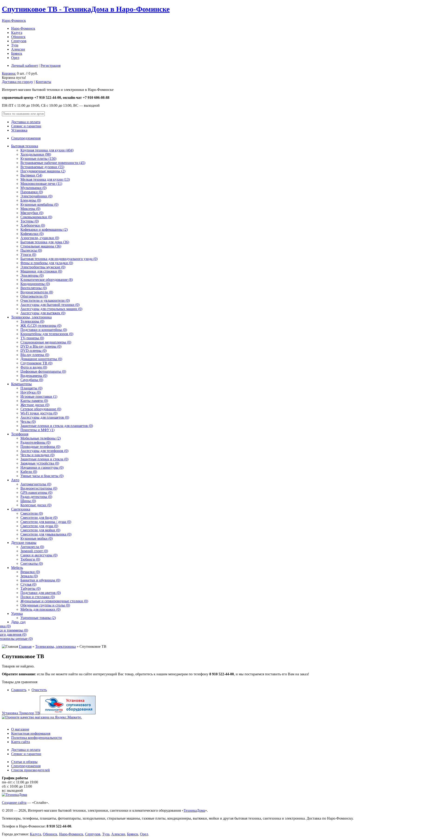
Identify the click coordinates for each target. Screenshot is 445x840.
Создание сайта (14, 803)
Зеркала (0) (29, 576)
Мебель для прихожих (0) (40, 609)
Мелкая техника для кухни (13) (45, 179)
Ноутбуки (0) (30, 392)
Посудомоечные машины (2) (42, 171)
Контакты (43, 82)
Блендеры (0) (30, 200)
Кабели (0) (28, 472)
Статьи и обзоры (24, 762)
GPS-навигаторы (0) (36, 492)
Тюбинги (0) (30, 559)
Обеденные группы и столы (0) (45, 605)
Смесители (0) (31, 513)
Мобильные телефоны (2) (40, 438)
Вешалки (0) (30, 572)
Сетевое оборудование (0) (40, 409)
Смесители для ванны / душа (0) (45, 522)
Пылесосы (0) (31, 250)
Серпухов (18, 41)
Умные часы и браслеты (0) (42, 476)
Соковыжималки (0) (36, 217)
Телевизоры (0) (32, 321)
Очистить (39, 690)
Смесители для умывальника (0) (45, 534)
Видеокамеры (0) (33, 376)
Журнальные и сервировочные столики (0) (54, 601)
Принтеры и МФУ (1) (37, 430)
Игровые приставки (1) (38, 396)
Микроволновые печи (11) (41, 184)
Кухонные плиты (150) (38, 158)
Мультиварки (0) (33, 188)
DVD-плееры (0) (33, 351)
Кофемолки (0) (32, 234)
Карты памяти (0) (34, 401)
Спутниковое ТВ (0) (36, 363)
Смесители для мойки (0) (40, 530)
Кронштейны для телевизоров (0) (46, 334)
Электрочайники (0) (36, 196)
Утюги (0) (28, 254)
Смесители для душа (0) (39, 526)
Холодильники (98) (35, 154)
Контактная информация (30, 733)
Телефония (19, 434)
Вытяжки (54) (31, 175)
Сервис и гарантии (26, 126)
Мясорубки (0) (31, 213)
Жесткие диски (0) (34, 405)
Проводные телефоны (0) (40, 447)
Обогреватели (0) (34, 296)
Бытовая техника (24, 146)
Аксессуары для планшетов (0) (44, 417)
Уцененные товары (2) (38, 618)
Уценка (17, 614)
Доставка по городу (17, 82)
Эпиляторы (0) (32, 275)
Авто (15, 480)
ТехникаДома (194, 810)
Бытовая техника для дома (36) (44, 242)
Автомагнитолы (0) (35, 484)
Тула (14, 45)
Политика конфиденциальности (36, 738)
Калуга (16, 33)
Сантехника (20, 509)
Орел (15, 58)
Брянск (16, 53)
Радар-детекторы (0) (36, 497)
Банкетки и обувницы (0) (40, 580)
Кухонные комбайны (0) (39, 204)
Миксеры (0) (30, 209)
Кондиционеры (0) (35, 284)
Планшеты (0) (31, 388)
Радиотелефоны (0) (35, 442)
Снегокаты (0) (31, 563)
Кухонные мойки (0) (36, 538)
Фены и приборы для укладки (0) (46, 263)
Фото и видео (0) (33, 367)
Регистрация (50, 65)
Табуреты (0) (30, 588)
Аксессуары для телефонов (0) (44, 451)
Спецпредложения (26, 138)
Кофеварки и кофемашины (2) (44, 229)
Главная (25, 646)
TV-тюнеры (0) (32, 338)
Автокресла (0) (32, 547)
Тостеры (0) (29, 221)
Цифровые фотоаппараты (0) (43, 371)
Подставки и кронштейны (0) (43, 330)
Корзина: (9, 73)
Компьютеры (21, 384)
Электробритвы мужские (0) (42, 267)
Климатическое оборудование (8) (46, 280)
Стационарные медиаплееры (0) (45, 342)
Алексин (18, 49)
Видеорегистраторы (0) (38, 488)
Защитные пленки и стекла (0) (44, 459)
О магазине (20, 729)
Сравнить (18, 690)
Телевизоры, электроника (31, 317)
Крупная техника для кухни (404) (46, 150)
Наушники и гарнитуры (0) (42, 467)
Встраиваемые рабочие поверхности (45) (52, 163)
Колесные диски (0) (35, 505)
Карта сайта (20, 742)
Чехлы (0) (28, 421)
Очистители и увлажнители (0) (45, 300)
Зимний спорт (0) (34, 551)
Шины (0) (28, 501)
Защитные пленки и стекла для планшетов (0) (56, 426)
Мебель (17, 568)
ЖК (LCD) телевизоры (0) (40, 325)
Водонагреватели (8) (36, 292)
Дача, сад (18, 622)
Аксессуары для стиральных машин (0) (51, 309)
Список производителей (30, 770)
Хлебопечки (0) (32, 225)
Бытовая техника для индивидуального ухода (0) (59, 259)
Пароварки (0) (31, 192)
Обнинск (18, 37)
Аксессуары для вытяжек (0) (42, 313)
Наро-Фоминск (14, 20)
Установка (19, 130)
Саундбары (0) (31, 380)
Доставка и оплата (25, 122)
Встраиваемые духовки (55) (42, 167)
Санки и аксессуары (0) (38, 555)
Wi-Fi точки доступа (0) (38, 413)
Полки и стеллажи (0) (37, 597)
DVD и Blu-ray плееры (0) (40, 346)
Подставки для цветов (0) (40, 593)
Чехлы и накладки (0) (37, 455)
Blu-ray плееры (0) (34, 355)
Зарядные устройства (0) (39, 463)
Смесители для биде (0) (38, 517)
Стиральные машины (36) (40, 246)
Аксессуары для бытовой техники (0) (49, 305)
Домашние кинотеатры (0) (41, 359)
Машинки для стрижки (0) (41, 271)
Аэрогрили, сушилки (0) (39, 238)
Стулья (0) (28, 584)
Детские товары (23, 543)
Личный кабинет (24, 65)
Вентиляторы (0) (33, 288)
